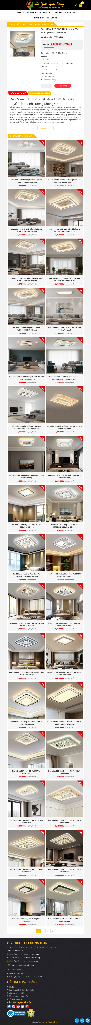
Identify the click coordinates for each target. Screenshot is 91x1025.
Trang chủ (20, 13)
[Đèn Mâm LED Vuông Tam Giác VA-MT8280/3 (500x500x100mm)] (26, 552)
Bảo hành (12, 987)
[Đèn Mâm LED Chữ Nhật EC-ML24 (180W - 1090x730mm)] (64, 897)
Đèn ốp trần (27, 24)
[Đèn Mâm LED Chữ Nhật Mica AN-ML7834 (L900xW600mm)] (64, 306)
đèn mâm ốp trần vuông (63, 117)
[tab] (18, 93)
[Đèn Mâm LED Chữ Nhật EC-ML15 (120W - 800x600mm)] (26, 848)
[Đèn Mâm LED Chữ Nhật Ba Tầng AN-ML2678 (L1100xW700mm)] (64, 404)
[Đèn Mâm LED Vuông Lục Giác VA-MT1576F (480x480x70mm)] (64, 454)
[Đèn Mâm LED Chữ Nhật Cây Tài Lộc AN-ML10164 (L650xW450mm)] (26, 207)
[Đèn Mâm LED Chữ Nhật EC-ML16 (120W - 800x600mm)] (64, 848)
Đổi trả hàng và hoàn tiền (18, 996)
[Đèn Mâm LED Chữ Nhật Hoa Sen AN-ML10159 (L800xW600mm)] (26, 306)
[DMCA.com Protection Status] (30, 1013)
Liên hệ (54, 18)
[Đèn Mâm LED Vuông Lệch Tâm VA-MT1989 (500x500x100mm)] (64, 552)
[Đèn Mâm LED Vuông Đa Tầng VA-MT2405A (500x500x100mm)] (64, 651)
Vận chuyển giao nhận (17, 993)
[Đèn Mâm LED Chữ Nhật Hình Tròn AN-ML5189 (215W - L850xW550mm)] (64, 355)
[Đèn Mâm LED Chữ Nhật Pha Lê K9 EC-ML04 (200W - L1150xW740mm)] (64, 700)
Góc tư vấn (70, 13)
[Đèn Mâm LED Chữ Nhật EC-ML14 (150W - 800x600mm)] (64, 798)
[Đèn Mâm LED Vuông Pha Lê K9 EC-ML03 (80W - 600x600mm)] (26, 700)
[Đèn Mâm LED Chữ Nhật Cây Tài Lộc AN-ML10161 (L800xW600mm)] (64, 207)
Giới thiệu (31, 13)
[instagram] (14, 1006)
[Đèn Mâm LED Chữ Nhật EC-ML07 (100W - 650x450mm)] (64, 749)
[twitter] (23, 1006)
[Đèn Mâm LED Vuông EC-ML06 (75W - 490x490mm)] (26, 749)
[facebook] (9, 1006)
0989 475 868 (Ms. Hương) (30, 957)
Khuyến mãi (58, 13)
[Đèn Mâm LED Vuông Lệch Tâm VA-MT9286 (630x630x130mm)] (26, 601)
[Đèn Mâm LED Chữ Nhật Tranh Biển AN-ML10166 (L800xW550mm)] (26, 158)
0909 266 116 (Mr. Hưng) (29, 961)
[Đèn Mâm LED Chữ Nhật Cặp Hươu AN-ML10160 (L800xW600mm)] (64, 257)
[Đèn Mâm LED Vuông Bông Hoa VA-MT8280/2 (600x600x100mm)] (64, 503)
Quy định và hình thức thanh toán (21, 990)
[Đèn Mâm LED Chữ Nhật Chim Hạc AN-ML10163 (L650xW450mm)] (26, 257)
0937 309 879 (29, 954)
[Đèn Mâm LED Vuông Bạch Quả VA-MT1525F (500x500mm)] (26, 454)
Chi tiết (26, 208)
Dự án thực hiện (41, 18)
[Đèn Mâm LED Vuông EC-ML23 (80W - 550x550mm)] (26, 897)
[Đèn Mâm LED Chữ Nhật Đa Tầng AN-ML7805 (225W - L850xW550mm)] (26, 404)
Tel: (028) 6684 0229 (15, 950)
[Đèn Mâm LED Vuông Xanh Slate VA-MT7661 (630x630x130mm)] (26, 651)
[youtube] (18, 1006)
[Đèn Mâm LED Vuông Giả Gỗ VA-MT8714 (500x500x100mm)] (26, 503)
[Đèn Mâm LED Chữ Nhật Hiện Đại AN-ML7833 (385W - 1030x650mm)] (26, 355)
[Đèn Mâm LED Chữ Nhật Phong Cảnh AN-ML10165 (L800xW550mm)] (64, 158)
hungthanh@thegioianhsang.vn (23, 965)
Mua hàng (27, 208)
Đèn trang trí (44, 13)
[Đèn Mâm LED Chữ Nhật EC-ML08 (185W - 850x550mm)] (26, 798)
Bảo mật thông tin (16, 999)
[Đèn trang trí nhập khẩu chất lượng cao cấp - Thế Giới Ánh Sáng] (45, 5)
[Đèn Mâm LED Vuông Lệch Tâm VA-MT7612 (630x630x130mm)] (64, 601)
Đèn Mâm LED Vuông (44, 24)
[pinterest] (27, 1006)
